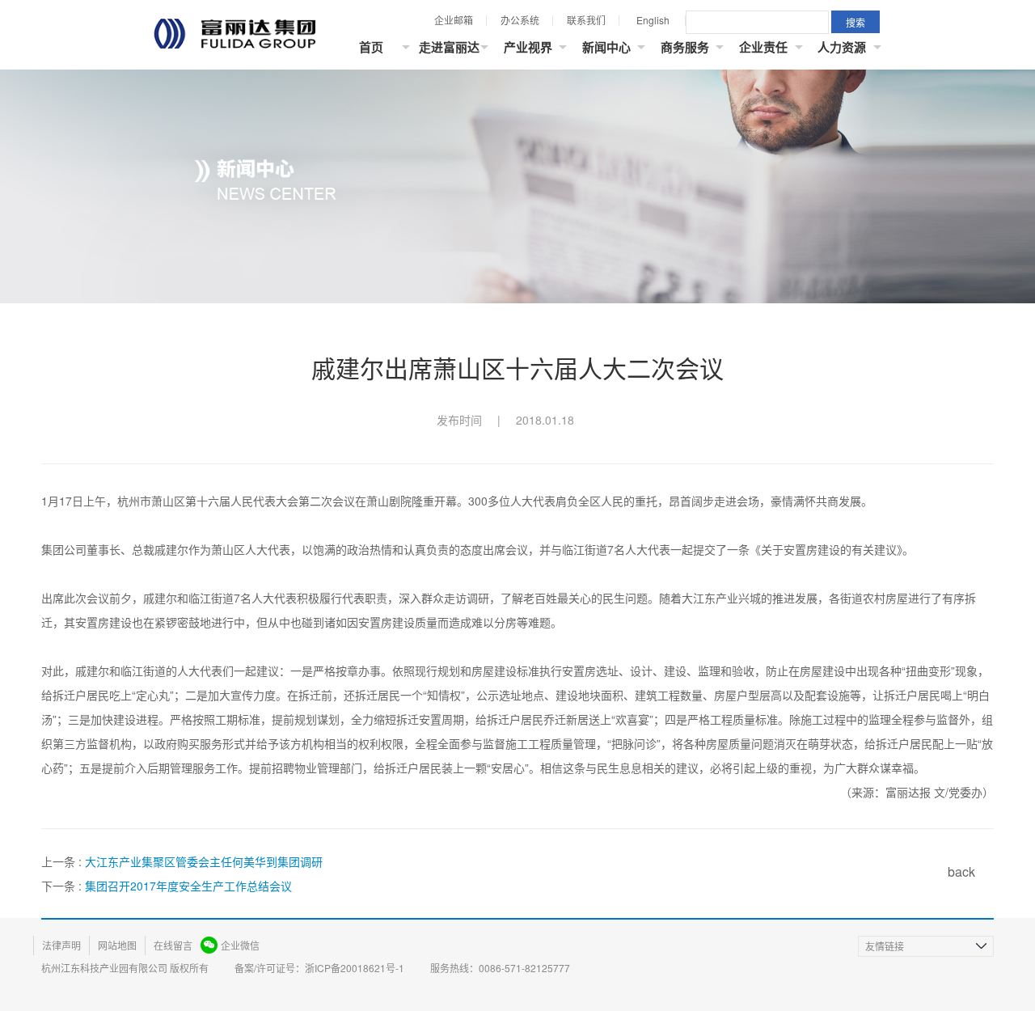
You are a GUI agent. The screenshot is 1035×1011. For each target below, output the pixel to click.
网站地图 (117, 945)
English (653, 20)
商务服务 (685, 47)
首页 (371, 47)
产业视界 (528, 47)
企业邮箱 (453, 20)
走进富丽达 (449, 47)
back (961, 871)
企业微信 (240, 945)
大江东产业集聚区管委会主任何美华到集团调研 (204, 861)
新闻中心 (606, 47)
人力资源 (841, 47)
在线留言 (173, 945)
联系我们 (586, 20)
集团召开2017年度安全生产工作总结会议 (188, 886)
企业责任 (763, 47)
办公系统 (520, 20)
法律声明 (61, 945)
